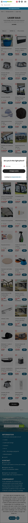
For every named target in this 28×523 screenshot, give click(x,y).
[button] (19, 2)
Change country (14, 171)
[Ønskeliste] (21, 2)
